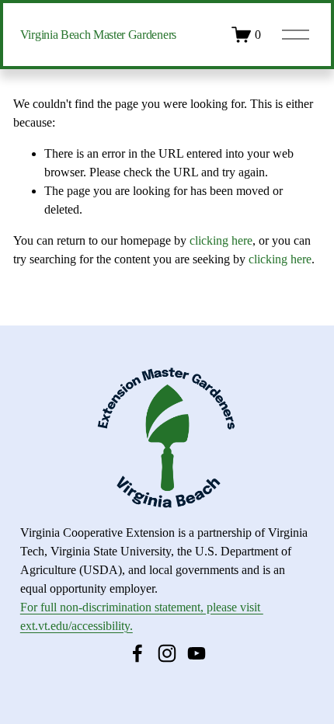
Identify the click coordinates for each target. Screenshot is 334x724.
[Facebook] (137, 653)
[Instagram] (167, 653)
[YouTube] (196, 653)
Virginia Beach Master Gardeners (98, 34)
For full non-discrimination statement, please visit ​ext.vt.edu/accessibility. (141, 616)
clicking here (221, 240)
